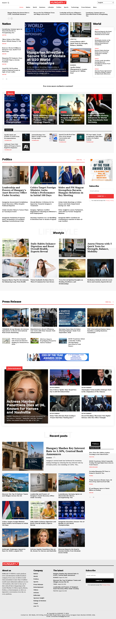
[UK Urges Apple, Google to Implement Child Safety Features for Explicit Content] (108, 137)
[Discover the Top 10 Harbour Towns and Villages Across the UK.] (15, 482)
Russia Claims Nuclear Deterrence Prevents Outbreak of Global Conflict (102, 53)
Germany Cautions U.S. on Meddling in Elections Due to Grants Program (43, 218)
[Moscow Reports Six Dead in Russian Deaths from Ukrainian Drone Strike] (71, 538)
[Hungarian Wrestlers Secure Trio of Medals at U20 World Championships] (17, 109)
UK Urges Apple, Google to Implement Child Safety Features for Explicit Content (94, 137)
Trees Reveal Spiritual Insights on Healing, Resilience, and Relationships (71, 282)
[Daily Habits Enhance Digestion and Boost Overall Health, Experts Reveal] (15, 248)
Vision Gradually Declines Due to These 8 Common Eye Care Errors (42, 281)
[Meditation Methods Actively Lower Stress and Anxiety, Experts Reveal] (100, 268)
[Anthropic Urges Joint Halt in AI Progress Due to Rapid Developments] (26, 147)
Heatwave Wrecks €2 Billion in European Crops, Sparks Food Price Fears (11, 49)
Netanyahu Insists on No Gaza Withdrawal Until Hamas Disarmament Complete (102, 42)
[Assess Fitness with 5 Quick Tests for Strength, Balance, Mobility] (80, 29)
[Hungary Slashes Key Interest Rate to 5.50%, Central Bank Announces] (23, 456)
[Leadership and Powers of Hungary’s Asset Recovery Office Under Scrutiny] (15, 175)
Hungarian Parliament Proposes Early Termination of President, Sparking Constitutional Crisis (13, 219)
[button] (6, 3)
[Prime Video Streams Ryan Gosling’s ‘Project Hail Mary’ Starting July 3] (65, 403)
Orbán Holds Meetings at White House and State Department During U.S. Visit (69, 203)
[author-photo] (54, 458)
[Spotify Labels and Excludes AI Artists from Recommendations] (26, 137)
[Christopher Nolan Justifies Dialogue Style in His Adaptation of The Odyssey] (97, 377)
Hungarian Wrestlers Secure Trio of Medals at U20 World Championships (46, 57)
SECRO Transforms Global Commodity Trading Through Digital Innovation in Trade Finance (76, 342)
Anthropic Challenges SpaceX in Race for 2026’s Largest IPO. (13, 550)
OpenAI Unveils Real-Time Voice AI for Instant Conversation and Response (67, 137)
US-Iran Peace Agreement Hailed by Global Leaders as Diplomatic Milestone (103, 72)
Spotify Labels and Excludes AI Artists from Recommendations (11, 136)
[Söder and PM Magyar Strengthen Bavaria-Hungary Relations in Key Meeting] (71, 175)
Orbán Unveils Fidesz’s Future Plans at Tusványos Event (15, 210)
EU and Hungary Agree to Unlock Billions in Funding (99, 489)
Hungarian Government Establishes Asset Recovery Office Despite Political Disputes (15, 203)
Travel (55, 584)
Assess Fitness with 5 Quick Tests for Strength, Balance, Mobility (79, 43)
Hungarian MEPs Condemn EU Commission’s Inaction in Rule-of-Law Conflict (70, 219)
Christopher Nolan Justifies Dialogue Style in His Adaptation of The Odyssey (96, 391)
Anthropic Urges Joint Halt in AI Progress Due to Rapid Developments (12, 145)
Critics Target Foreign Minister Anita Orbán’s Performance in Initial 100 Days (43, 191)
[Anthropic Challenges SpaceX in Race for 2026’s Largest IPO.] (15, 538)
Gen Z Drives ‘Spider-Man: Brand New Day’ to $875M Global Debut (63, 391)
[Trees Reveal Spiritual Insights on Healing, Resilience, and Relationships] (72, 268)
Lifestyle (73, 39)
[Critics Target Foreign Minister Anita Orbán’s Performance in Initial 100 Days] (43, 175)
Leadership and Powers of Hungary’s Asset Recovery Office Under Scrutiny (70, 13)
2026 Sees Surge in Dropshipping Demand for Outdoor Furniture (48, 340)
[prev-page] (9, 18)
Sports (30, 48)
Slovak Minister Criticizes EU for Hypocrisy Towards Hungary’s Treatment (42, 203)
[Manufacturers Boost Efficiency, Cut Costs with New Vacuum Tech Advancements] (44, 317)
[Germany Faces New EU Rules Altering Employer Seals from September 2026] (72, 317)
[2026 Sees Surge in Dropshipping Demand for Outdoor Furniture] (35, 341)
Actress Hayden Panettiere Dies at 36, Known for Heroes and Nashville (26, 406)
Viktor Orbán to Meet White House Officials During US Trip (11, 40)
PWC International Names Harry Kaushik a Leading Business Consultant (98, 330)
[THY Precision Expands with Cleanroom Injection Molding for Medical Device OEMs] (6, 341)
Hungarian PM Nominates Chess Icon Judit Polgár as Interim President (12, 59)
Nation (4, 35)
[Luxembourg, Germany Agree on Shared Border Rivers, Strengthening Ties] (71, 482)
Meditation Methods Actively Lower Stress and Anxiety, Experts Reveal (99, 281)
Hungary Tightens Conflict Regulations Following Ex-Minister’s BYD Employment (43, 211)
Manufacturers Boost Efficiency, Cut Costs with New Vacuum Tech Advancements (43, 330)
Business (73, 65)
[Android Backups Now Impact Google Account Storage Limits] (53, 137)
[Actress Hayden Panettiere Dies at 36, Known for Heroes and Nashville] (26, 396)
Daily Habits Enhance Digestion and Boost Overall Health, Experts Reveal (43, 247)
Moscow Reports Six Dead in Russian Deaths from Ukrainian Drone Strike (103, 33)
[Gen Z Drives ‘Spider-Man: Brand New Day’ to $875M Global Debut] (65, 377)
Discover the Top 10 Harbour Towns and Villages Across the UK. (44, 13)
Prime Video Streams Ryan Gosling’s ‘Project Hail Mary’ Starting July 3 (63, 417)
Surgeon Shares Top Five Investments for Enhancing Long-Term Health (15, 281)
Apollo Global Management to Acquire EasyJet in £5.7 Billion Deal (78, 70)
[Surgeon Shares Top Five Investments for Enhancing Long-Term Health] (15, 268)
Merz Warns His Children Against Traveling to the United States (99, 453)
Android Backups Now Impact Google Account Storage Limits (39, 136)
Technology (8, 140)
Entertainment (55, 387)
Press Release (93, 467)
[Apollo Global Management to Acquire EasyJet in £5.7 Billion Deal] (80, 55)
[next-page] (12, 18)
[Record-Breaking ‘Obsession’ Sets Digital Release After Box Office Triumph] (97, 403)
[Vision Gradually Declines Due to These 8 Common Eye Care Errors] (44, 268)
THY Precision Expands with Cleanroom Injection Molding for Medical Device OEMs (20, 341)
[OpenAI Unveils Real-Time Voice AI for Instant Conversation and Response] (80, 137)
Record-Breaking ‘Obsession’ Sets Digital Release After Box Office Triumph (96, 417)
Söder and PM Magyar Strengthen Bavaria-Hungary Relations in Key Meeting (71, 191)
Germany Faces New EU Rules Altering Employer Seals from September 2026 (69, 330)
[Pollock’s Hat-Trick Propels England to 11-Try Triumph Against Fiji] (71, 109)
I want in (100, 196)
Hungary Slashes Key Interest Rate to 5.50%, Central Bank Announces (18, 13)
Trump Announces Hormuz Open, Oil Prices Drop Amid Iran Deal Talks (100, 481)
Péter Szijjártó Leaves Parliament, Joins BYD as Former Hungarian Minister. (70, 211)
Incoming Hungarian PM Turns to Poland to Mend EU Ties (99, 472)
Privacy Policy (109, 200)
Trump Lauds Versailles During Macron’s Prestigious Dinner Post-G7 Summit (103, 63)
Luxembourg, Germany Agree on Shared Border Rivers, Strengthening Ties (97, 14)
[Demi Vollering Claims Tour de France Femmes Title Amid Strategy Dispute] (44, 109)
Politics (91, 457)
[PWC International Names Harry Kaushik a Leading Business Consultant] (100, 317)
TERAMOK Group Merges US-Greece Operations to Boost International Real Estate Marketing (15, 330)
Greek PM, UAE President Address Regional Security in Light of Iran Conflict (11, 70)
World (97, 29)
